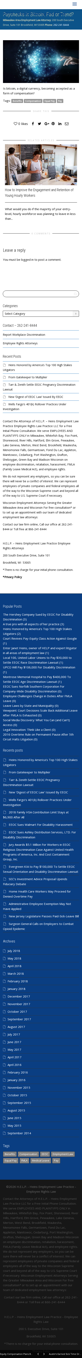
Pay (60, 100)
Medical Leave (40, 1160)
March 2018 (16, 974)
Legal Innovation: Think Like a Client (27, 730)
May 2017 (14, 1049)
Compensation (33, 100)
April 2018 (14, 966)
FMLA (24, 1160)
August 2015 (16, 1110)
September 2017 (19, 1019)
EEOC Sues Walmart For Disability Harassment (41, 825)
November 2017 (19, 1004)
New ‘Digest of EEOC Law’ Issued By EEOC (35, 397)
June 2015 (14, 1118)
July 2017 (14, 1034)
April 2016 (14, 1065)
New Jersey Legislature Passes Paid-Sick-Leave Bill (44, 916)
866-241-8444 (55, 1302)
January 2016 (16, 1080)
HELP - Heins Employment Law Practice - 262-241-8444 (34, 14)
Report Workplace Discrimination (24, 335)
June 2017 (14, 1042)
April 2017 (14, 1057)
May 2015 (14, 1125)
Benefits (17, 100)
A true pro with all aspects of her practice (31, 624)
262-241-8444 (61, 25)
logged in (27, 260)
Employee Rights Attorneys (20, 343)
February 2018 (18, 981)
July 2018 (14, 951)
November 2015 (19, 1087)
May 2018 (14, 958)
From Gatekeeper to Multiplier (27, 377)
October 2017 (17, 1012)
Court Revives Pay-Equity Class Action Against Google (40, 638)
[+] (41, 164)
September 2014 (19, 1133)
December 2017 (19, 996)
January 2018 (16, 989)
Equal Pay (50, 100)
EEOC (45, 1154)
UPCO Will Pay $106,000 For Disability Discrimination (39, 667)
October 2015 (17, 1095)
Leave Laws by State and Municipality (28, 706)
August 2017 (16, 1027)
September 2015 (19, 1103)
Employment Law (63, 1154)
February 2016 (18, 1072)
